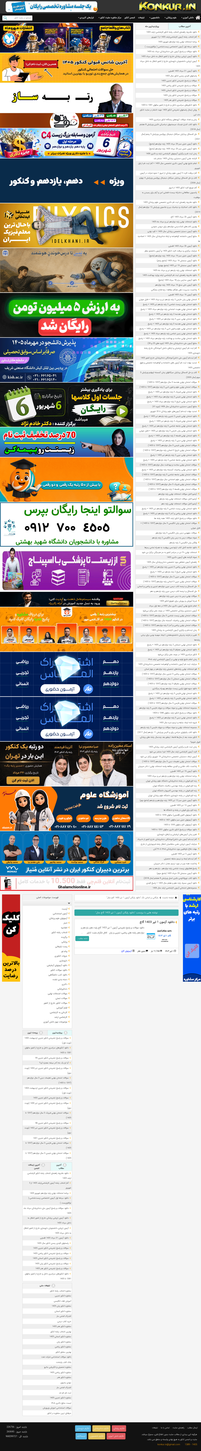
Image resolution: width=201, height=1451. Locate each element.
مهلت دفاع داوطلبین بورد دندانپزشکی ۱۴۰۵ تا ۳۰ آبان (175, 849)
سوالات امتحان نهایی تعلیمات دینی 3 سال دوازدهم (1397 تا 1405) (169, 761)
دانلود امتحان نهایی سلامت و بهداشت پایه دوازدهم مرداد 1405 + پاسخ (168, 338)
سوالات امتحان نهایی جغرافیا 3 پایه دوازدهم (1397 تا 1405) (172, 683)
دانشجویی (155, 17)
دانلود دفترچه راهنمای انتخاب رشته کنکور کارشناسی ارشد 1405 (171, 32)
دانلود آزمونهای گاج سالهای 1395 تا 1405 (180, 824)
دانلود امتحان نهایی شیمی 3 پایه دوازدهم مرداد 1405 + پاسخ (172, 396)
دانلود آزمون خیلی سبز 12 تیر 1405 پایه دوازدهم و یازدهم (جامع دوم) (168, 800)
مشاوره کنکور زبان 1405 (61, 1306)
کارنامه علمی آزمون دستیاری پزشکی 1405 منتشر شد (175, 158)
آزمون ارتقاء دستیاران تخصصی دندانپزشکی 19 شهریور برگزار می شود (168, 756)
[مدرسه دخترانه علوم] (66, 809)
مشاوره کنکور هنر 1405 (61, 1326)
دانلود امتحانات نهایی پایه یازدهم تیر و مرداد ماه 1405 (175, 270)
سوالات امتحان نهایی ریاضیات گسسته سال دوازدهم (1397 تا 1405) (169, 620)
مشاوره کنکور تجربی (63, 1295)
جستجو (5, 18)
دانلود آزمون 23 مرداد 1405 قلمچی (182, 246)
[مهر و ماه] (66, 38)
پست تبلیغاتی (61, 946)
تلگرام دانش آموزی (116, 1436)
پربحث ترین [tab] (32, 1032)
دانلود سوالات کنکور (58, 970)
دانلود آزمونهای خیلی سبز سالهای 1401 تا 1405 (178, 820)
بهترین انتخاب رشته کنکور (60, 1331)
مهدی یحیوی (65, 1382)
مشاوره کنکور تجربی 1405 (60, 1397)
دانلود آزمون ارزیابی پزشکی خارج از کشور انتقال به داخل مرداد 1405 (169, 56)
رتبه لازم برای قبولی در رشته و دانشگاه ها (180, 810)
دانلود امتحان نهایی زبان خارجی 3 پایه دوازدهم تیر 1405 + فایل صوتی (168, 430)
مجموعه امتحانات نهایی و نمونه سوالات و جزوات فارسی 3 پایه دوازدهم (168, 708)
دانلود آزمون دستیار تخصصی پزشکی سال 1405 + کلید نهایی (172, 231)
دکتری (64, 984)
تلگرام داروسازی (83, 1428)
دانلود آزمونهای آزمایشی (57, 965)
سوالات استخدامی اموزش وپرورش (57, 1408)
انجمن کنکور (129, 17)
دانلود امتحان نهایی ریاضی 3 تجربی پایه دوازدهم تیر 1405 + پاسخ (169, 567)
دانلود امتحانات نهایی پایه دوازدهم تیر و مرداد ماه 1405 (174, 221)
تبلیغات (141, 17)
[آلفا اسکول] (66, 180)
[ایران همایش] (66, 524)
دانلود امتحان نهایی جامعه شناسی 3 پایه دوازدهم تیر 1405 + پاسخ (169, 426)
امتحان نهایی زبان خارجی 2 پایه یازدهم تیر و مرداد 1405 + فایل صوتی (168, 299)
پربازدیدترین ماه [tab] (152, 26)
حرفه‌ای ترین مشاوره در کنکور (59, 1413)
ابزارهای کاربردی (87, 17)
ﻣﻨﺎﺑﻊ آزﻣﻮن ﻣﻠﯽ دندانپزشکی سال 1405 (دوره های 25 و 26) (172, 343)
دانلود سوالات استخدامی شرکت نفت (56, 1357)
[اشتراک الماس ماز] (66, 674)
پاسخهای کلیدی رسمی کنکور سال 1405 (181, 75)
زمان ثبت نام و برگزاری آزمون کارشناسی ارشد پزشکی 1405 (173, 747)
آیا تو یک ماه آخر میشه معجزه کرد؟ (54, 1062)
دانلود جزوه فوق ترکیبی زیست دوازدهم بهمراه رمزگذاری (174, 688)
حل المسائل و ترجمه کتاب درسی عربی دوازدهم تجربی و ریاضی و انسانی (167, 586)
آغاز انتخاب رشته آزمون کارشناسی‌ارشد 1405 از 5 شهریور (174, 37)
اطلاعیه (64, 927)
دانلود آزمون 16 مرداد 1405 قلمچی (182, 294)
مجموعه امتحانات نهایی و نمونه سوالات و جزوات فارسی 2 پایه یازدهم (168, 727)
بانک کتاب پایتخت (63, 1362)
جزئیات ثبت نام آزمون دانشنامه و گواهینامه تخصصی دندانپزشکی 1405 (167, 664)
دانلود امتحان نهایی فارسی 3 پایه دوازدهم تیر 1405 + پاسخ (172, 693)
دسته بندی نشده (60, 979)
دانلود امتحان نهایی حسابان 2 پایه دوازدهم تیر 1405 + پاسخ (172, 644)
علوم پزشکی (171, 17)
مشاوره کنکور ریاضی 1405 (60, 1372)
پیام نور (64, 951)
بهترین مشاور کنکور (63, 1352)
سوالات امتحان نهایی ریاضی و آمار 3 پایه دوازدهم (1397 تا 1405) (170, 625)
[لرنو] (66, 270)
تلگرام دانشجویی (97, 1436)
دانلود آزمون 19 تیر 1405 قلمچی (183, 771)
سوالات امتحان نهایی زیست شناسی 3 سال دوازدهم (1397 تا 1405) (169, 615)
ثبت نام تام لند (65, 1393)
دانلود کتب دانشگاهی (57, 974)
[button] (68, 903)
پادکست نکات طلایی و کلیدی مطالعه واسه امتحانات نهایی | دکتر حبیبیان (167, 766)
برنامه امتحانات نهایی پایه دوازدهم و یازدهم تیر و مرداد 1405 (172, 776)
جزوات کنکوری (60, 956)
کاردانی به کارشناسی (58, 1012)
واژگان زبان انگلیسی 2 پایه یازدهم (183, 542)
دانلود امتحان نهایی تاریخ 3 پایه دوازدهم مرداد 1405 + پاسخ (172, 401)
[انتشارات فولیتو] (66, 315)
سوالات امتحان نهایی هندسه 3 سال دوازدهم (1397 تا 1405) (172, 382)
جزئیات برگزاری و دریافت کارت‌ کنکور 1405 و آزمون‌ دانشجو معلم (171, 251)
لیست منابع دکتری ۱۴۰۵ (61, 1403)
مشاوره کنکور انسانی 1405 (60, 1336)
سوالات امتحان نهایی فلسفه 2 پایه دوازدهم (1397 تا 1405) (173, 489)
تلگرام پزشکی (119, 1428)
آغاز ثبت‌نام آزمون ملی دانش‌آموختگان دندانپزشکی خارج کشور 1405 (169, 358)
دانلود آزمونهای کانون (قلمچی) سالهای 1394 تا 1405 (176, 815)
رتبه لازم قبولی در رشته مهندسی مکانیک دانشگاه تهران (175, 785)
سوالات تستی (61, 998)
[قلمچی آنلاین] (66, 883)
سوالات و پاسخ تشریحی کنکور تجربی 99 (52, 1058)
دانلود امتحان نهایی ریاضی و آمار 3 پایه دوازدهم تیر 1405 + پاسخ (170, 513)
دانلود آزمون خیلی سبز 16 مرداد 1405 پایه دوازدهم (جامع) (173, 255)
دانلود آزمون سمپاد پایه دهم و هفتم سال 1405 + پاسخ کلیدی (171, 883)
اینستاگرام (81, 1436)
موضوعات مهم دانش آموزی (55, 1022)
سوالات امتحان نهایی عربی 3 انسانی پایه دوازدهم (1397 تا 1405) (170, 581)
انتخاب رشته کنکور (59, 932)
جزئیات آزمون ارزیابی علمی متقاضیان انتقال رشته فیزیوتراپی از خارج (169, 844)
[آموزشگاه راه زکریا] (66, 599)
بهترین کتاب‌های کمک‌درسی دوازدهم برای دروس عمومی (174, 226)
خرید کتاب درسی (64, 1321)
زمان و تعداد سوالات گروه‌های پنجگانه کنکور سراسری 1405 (173, 119)
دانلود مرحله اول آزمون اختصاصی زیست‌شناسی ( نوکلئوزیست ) (171, 46)
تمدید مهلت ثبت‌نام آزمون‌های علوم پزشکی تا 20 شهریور (173, 411)
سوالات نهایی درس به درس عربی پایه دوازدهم (178, 596)
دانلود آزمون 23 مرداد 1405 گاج (184, 217)
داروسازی (63, 960)
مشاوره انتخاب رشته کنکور (60, 1291)
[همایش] (66, 764)
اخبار (65, 923)
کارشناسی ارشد (60, 1017)
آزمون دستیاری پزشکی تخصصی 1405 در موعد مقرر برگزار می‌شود (170, 610)
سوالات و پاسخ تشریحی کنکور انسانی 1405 (179, 90)
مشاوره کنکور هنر (64, 1377)
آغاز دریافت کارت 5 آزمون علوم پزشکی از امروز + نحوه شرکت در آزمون (168, 173)
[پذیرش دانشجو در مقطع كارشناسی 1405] (66, 360)
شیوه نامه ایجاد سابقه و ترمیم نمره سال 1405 (178, 722)
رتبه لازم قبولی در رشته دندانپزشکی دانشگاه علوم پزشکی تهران (171, 781)
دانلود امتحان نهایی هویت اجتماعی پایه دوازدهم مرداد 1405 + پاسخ (169, 309)
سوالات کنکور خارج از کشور (55, 1003)
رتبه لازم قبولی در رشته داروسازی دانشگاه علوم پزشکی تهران (172, 795)
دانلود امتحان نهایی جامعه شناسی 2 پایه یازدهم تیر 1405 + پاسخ (170, 460)
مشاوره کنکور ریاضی (63, 1346)
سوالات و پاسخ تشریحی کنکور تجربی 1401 (51, 1138)
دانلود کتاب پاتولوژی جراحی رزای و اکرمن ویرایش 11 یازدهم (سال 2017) (167, 732)
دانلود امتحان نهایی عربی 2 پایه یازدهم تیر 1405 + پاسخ (173, 455)
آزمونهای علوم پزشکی (58, 918)
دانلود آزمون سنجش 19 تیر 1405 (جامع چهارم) (177, 265)
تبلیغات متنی (45, 1285)
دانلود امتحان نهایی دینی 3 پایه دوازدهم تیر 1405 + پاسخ (173, 717)
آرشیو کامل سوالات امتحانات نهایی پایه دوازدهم (177, 494)
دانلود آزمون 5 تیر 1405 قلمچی (184, 854)
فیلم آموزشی (61, 1007)
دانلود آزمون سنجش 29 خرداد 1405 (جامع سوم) (177, 873)
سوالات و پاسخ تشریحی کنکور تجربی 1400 (51, 1097)
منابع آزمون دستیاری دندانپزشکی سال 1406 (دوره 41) (174, 406)
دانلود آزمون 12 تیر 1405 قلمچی (183, 805)
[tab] (47, 903)
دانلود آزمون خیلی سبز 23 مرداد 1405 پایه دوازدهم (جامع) (173, 148)
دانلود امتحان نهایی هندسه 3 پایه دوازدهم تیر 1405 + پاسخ (172, 323)
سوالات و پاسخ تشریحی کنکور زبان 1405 (180, 95)
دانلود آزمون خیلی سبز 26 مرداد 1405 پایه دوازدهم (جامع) (173, 144)
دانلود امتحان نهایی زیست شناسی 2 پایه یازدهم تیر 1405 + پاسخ (170, 304)
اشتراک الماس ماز (64, 1316)
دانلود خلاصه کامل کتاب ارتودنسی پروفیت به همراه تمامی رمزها (170, 547)
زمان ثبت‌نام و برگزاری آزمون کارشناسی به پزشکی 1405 (174, 630)
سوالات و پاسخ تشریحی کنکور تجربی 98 (52, 1123)
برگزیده (64, 937)
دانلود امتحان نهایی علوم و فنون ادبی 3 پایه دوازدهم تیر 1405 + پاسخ (168, 328)
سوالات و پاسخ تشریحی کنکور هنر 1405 (180, 100)
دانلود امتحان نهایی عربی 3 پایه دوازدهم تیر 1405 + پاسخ (173, 319)
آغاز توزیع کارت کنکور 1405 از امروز (183, 187)
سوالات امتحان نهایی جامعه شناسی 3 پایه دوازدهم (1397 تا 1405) (169, 474)
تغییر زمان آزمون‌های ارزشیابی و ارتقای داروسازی (177, 834)
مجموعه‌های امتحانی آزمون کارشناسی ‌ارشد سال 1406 (174, 888)
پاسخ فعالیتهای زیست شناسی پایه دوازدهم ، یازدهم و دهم (173, 868)
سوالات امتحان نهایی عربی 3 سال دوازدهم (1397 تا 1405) (173, 576)
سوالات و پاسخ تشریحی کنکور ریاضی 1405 (179, 85)
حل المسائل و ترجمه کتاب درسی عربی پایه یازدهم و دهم (173, 591)
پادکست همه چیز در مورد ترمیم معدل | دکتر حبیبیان (175, 863)
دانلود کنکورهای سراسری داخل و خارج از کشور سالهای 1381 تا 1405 (169, 105)
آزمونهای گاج (126, 951)
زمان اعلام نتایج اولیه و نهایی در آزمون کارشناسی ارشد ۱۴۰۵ (172, 659)
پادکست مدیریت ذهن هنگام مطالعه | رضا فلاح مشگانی (174, 289)
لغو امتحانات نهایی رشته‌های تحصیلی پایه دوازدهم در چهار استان (170, 669)
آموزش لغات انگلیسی (62, 1301)
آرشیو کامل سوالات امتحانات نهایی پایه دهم (179, 503)
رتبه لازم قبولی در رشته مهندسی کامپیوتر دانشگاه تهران (174, 790)
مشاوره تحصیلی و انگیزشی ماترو (57, 1367)
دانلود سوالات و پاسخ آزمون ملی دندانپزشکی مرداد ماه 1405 (172, 51)
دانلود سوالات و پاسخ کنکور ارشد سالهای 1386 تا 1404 (174, 713)
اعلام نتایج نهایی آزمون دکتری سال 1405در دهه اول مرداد (173, 606)
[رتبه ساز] (66, 98)
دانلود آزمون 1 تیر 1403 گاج (157, 922)
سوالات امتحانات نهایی (57, 993)
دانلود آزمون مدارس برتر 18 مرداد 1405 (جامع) (177, 280)
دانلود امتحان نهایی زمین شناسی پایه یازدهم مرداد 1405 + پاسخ (170, 333)
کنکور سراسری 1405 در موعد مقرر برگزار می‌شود (177, 654)
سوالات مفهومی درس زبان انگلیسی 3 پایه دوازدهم (176, 533)
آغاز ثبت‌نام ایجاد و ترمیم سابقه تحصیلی (180, 858)
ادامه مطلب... (82, 938)
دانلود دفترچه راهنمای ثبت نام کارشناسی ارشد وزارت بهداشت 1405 (169, 275)
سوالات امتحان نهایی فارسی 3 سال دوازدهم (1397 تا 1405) (172, 703)
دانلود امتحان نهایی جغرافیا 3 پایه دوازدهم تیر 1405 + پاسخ (172, 649)
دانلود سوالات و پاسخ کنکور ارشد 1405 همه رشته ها (175, 518)
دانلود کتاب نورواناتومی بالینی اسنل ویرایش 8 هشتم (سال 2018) (170, 878)
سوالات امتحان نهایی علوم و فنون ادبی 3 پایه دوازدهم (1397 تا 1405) (168, 387)
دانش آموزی (188, 17)
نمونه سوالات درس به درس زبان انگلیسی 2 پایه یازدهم (174, 537)
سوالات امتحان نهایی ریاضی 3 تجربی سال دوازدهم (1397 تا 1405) (169, 674)
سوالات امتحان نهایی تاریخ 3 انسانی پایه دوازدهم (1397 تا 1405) (170, 450)
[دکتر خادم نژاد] (66, 405)
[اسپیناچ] (66, 569)
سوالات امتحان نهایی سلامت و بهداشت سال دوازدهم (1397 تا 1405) (168, 465)
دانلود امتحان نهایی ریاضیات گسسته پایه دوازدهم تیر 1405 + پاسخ (169, 469)
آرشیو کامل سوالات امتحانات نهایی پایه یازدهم (178, 499)
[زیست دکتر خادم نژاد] (66, 143)
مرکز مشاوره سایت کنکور (110, 17)
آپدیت (64, 909)
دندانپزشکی (62, 989)
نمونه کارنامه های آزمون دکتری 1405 (182, 557)
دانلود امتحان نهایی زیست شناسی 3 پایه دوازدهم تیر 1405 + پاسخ (169, 508)
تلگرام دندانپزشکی (101, 1428)
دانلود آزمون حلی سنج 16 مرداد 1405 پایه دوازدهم (176, 285)
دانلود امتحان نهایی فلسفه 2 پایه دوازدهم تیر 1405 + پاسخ (173, 435)
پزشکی (64, 942)
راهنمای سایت (178, 1427)
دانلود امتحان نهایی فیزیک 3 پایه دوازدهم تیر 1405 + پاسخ (172, 392)
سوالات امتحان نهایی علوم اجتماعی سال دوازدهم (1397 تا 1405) (170, 479)
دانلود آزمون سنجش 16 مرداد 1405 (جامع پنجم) (177, 260)
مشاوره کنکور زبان (64, 1342)
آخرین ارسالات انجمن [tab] (34, 1166)
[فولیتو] (66, 120)
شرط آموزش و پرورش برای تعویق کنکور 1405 (178, 601)
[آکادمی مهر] (66, 629)
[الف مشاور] (66, 479)
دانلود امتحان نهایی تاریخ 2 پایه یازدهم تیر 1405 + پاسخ (173, 571)
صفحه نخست (168, 897)
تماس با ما (165, 1427)
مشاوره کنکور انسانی (62, 1311)
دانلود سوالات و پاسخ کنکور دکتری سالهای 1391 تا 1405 (174, 829)
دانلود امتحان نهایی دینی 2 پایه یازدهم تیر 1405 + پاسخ (174, 440)
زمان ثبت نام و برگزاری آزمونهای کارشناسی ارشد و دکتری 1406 (171, 153)
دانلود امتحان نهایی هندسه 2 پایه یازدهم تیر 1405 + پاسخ (173, 314)
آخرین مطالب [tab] (185, 26)
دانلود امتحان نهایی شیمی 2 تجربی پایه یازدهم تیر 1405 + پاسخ (170, 416)
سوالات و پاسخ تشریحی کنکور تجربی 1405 (179, 80)
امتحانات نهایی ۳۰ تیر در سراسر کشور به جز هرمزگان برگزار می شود (169, 552)
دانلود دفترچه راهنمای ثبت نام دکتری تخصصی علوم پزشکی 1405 (170, 202)
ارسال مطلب (192, 1427)
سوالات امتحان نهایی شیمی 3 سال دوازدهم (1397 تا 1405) (172, 445)
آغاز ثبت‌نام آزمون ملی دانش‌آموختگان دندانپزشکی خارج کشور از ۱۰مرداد (167, 839)
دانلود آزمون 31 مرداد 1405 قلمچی (182, 71)
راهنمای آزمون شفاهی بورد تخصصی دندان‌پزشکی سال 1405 (172, 562)
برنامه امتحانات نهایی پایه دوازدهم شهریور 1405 (177, 41)
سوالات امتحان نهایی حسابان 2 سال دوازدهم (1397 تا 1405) (172, 678)
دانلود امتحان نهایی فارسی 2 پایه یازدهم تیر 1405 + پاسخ (173, 698)
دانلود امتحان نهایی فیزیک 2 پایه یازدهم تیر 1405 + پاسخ (173, 421)
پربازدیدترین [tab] (57, 1032)
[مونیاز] (66, 853)
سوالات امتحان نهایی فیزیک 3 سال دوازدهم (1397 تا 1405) (172, 484)
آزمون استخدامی (60, 913)
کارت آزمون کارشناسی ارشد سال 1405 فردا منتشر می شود (173, 751)
